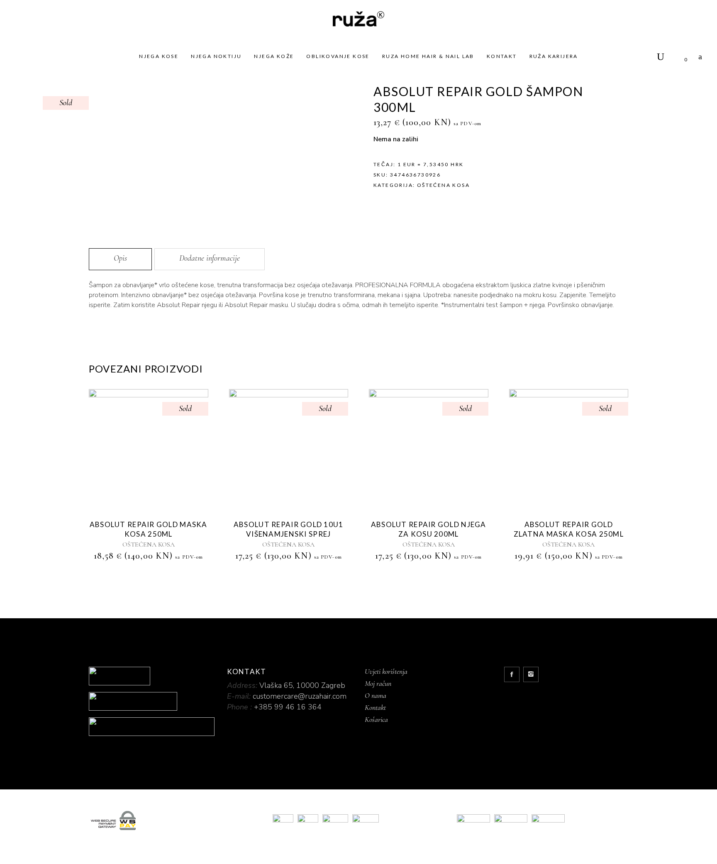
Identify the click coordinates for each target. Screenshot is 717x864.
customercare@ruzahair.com (299, 696)
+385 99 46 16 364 (288, 707)
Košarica (376, 719)
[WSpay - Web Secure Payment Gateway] (174, 820)
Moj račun (378, 683)
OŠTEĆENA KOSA (443, 185)
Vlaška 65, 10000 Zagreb (302, 685)
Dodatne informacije (209, 258)
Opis (120, 258)
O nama (375, 695)
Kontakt (375, 707)
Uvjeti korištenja (386, 671)
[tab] (120, 259)
